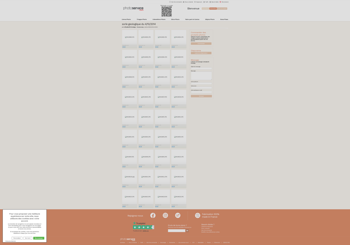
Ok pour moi (39, 238)
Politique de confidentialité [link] (10, 241)
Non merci (28, 238)
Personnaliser (17, 238)
